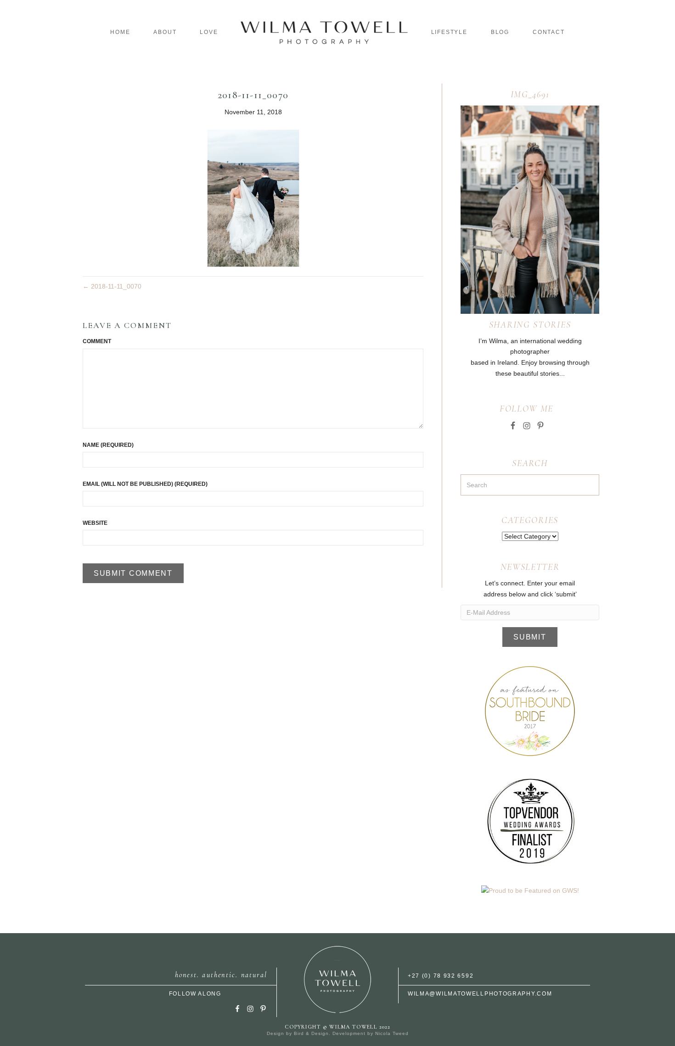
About (164, 32)
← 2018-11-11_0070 (112, 286)
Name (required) (108, 445)
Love (209, 32)
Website (95, 523)
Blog (500, 32)
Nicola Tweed (392, 1033)
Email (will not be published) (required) (145, 484)
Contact (549, 32)
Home (120, 32)
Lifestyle (449, 32)
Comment (97, 341)
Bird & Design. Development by (334, 1033)
